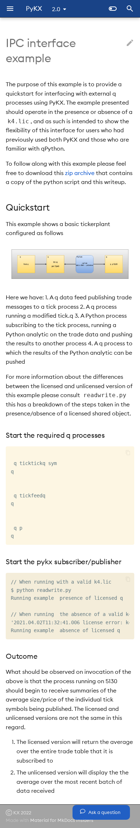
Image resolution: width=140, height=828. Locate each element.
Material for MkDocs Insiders (61, 820)
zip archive (79, 172)
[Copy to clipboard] (128, 452)
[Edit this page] (130, 43)
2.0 (56, 9)
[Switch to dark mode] (113, 8)
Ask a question (104, 812)
